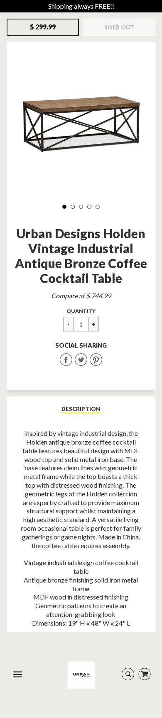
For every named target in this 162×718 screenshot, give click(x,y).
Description (80, 409)
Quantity (81, 311)
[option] (81, 123)
